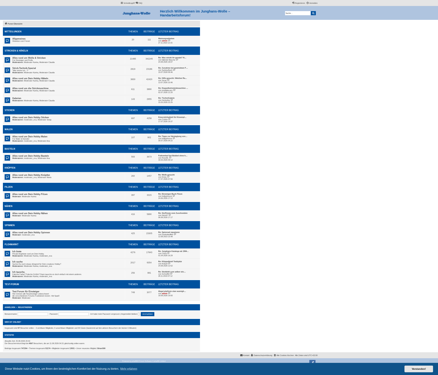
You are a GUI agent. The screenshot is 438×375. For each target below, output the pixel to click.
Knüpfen (10, 168)
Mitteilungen (13, 31)
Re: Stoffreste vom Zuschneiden (173, 213)
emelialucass (167, 90)
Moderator (26, 298)
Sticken (9, 110)
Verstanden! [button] (419, 368)
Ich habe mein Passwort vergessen (105, 314)
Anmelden (10, 307)
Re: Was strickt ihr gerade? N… (172, 58)
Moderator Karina (31, 62)
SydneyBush (167, 70)
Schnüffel (166, 274)
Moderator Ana (44, 141)
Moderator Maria (44, 177)
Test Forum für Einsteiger (25, 291)
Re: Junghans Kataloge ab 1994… (173, 251)
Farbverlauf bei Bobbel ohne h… (173, 156)
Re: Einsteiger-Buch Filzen (170, 194)
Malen (8, 129)
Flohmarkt (11, 244)
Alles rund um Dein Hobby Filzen (30, 194)
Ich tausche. (18, 272)
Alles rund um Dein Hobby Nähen (30, 213)
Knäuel (165, 264)
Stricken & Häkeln (16, 50)
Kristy (164, 177)
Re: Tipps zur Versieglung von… (172, 136)
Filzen (8, 187)
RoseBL (165, 158)
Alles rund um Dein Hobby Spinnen (31, 232)
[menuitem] (139, 3)
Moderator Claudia (47, 62)
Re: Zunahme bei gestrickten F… (173, 68)
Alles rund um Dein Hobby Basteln (30, 156)
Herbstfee (166, 100)
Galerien (16, 98)
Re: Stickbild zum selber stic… (172, 272)
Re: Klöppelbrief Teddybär (170, 261)
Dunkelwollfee (167, 234)
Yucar (164, 80)
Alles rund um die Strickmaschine (30, 88)
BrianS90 (101, 348)
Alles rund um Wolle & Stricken (29, 58)
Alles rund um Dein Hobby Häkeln (30, 78)
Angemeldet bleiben (129, 314)
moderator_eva (30, 120)
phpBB (135, 361)
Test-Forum (12, 284)
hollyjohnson (167, 138)
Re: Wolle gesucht (166, 175)
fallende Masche (168, 60)
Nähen (8, 206)
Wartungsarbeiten (166, 38)
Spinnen (10, 225)
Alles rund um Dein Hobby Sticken (30, 117)
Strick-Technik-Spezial (24, 68)
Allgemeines (18, 38)
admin (165, 41)
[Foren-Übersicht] (140, 13)
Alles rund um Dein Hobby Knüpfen (31, 175)
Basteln (10, 149)
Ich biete (16, 251)
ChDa (164, 253)
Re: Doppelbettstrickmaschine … (173, 88)
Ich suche (17, 261)
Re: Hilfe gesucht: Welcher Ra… (172, 78)
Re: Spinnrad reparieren (169, 232)
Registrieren (25, 307)
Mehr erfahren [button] (128, 368)
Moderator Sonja (44, 120)
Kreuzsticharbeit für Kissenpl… (172, 117)
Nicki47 (165, 215)
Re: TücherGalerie (166, 98)
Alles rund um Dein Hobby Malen (29, 136)
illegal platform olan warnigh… (172, 291)
